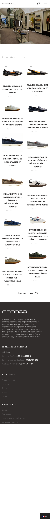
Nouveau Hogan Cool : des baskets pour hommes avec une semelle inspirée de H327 (37, 200)
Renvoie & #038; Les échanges (13, 418)
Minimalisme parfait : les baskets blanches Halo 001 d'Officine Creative (12, 122)
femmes (5, 388)
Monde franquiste (8, 380)
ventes (4, 396)
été (25, 30)
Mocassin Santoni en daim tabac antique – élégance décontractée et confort (12, 201)
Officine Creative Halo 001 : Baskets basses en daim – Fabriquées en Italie (38, 272)
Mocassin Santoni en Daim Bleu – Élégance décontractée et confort (12, 160)
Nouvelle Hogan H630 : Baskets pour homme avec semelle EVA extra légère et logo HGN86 (38, 235)
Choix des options (6, 66)
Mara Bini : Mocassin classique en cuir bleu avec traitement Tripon (37, 125)
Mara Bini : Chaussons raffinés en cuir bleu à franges (12, 90)
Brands (4, 392)
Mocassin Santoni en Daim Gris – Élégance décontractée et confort (37, 162)
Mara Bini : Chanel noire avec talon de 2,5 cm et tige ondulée (37, 88)
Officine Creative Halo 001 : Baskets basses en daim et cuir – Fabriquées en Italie (12, 276)
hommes (5, 384)
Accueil (16, 30)
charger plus (25, 293)
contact (4, 410)
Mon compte (6, 414)
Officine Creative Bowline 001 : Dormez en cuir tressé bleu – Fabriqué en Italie (12, 240)
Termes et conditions (10, 422)
